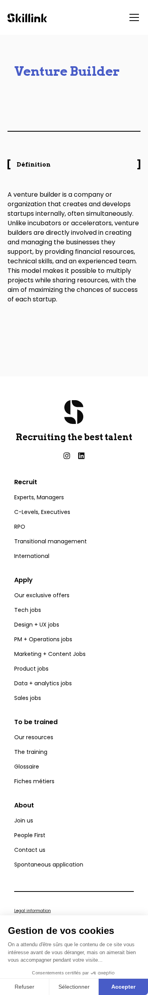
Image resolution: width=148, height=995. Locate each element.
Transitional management (50, 541)
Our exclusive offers (41, 595)
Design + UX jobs (36, 625)
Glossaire (26, 767)
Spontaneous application (48, 864)
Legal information (32, 911)
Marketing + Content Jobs (50, 654)
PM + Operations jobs (43, 639)
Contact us (29, 850)
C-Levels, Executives (42, 512)
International (31, 556)
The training (30, 752)
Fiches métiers (34, 781)
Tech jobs (27, 610)
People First (29, 835)
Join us (23, 820)
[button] (133, 17)
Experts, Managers (39, 497)
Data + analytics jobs (43, 683)
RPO (19, 527)
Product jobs (31, 669)
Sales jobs (27, 698)
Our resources (33, 737)
